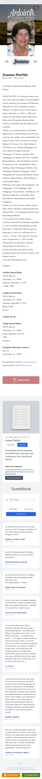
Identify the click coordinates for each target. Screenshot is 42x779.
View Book (10, 445)
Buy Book (22, 445)
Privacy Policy (15, 769)
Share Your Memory (14, 478)
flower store (26, 365)
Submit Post (21, 514)
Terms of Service (27, 769)
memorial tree (28, 362)
